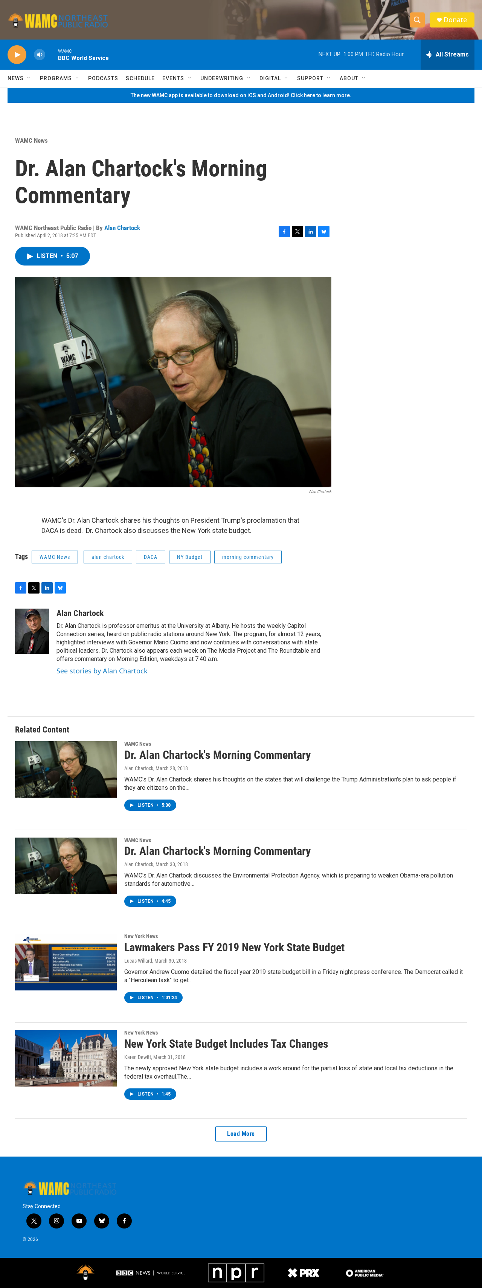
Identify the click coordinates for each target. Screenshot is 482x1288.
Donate (455, 20)
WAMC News (31, 140)
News (16, 78)
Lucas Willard (138, 961)
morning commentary (248, 557)
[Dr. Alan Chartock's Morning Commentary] (66, 769)
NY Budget (190, 557)
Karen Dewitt (137, 1057)
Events (173, 78)
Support (310, 78)
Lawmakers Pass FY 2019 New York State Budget (234, 947)
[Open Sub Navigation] (29, 78)
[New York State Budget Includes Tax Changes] (66, 1058)
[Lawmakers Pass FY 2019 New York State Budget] (66, 962)
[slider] (51, 54)
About (349, 78)
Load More (241, 1133)
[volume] (39, 54)
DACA (150, 557)
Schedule (140, 78)
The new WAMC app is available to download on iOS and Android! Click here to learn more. (241, 95)
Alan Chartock (122, 228)
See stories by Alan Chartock (102, 670)
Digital (270, 78)
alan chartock (108, 557)
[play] (17, 54)
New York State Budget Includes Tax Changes (226, 1043)
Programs (56, 78)
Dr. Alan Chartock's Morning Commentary (217, 755)
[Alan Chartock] (32, 631)
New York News (141, 936)
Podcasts (103, 78)
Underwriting (221, 78)
